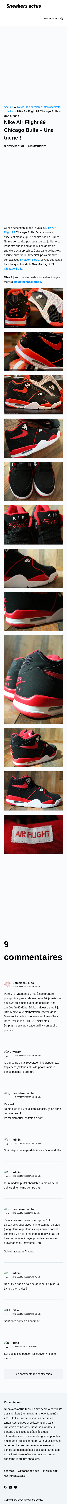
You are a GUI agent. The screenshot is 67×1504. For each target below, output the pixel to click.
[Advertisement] (33, 61)
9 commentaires (37, 146)
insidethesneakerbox (27, 281)
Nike (10, 111)
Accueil (8, 107)
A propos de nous (28, 1471)
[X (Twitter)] (10, 1487)
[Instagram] (15, 1487)
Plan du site (50, 1471)
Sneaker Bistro (29, 259)
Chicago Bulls (13, 268)
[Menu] (61, 6)
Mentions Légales (14, 1476)
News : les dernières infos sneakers (38, 107)
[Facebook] (5, 1487)
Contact (9, 1471)
